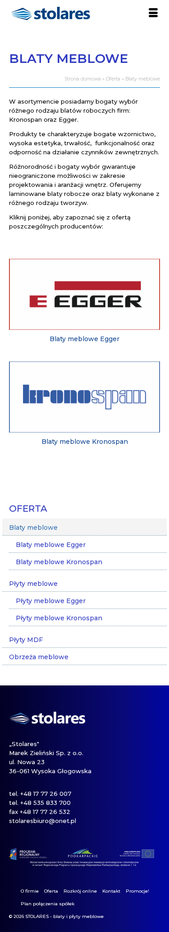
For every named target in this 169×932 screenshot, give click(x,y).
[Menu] (153, 13)
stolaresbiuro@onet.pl (42, 820)
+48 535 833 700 (45, 802)
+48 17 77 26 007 (45, 793)
